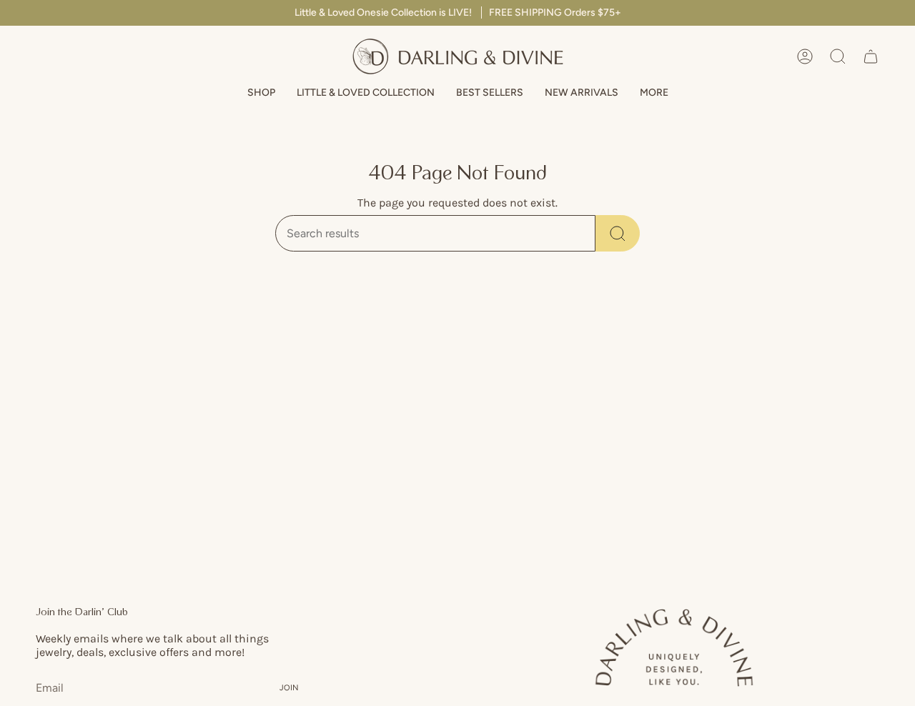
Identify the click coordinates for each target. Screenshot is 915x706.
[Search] (617, 233)
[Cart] (870, 56)
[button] (261, 93)
